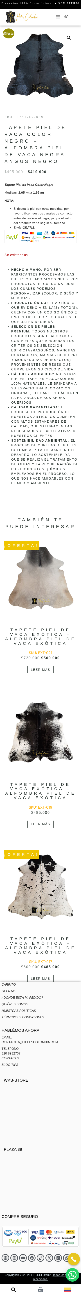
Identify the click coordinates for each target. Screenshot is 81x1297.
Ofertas (9, 991)
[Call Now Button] (74, 1259)
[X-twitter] (49, 1258)
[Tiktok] (40, 1258)
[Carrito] (66, 16)
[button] (69, 38)
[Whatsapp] (67, 1258)
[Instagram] (14, 1258)
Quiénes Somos (15, 1004)
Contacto (10, 1058)
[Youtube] (23, 1258)
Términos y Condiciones (23, 1017)
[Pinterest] (5, 1258)
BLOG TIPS (10, 1064)
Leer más (40, 669)
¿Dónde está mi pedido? (22, 997)
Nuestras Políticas (19, 1010)
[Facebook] (32, 1258)
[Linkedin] (58, 1258)
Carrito (9, 984)
